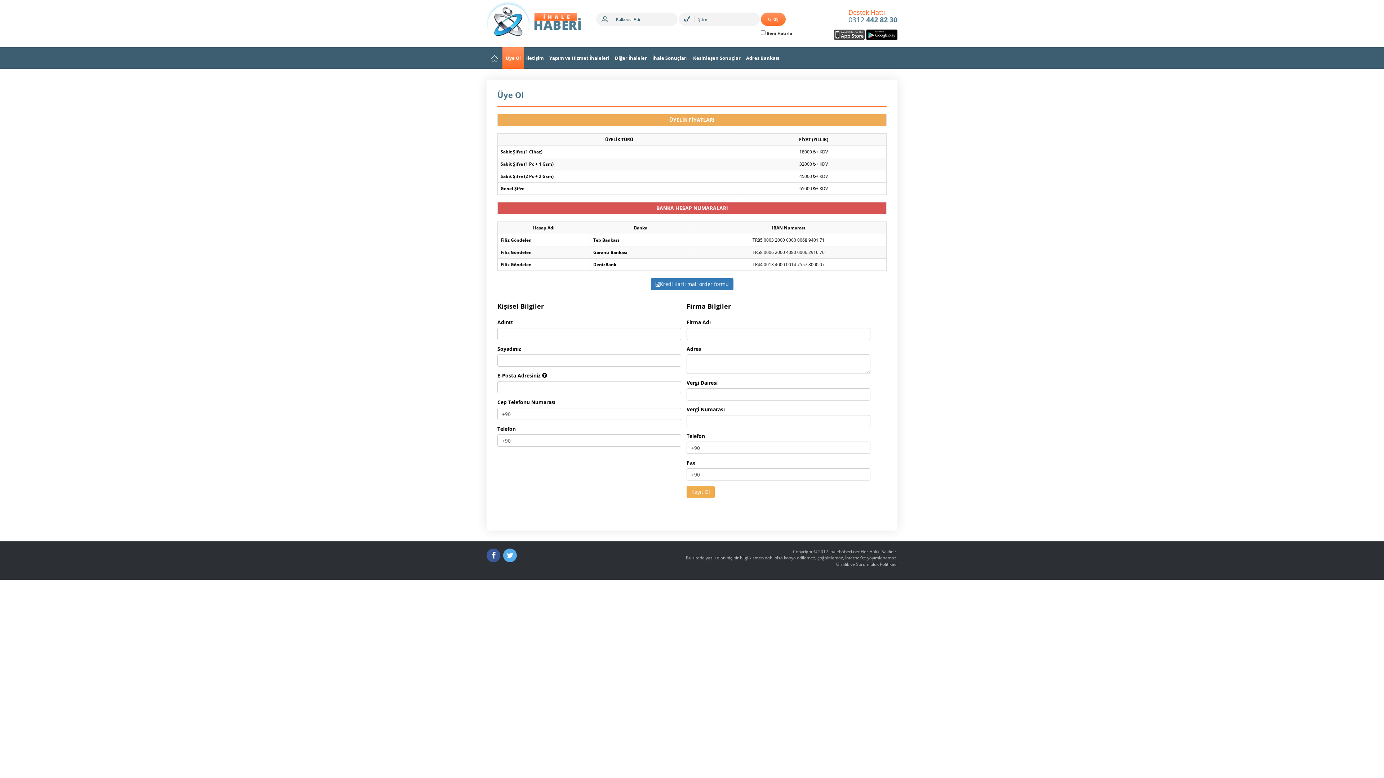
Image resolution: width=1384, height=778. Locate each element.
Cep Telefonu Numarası (526, 402)
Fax (691, 462)
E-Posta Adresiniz (519, 375)
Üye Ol (513, 58)
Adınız (505, 322)
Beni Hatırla (779, 33)
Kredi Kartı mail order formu (694, 284)
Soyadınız (509, 348)
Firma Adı (699, 322)
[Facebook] (493, 555)
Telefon (506, 428)
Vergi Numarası (706, 409)
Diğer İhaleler (631, 58)
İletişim (535, 58)
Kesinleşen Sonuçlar (717, 58)
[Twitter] (510, 555)
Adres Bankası (762, 58)
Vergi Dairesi (702, 382)
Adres (694, 348)
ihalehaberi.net (844, 552)
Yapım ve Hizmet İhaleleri (579, 58)
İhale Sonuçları (670, 58)
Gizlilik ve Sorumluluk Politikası (866, 564)
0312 (872, 16)
